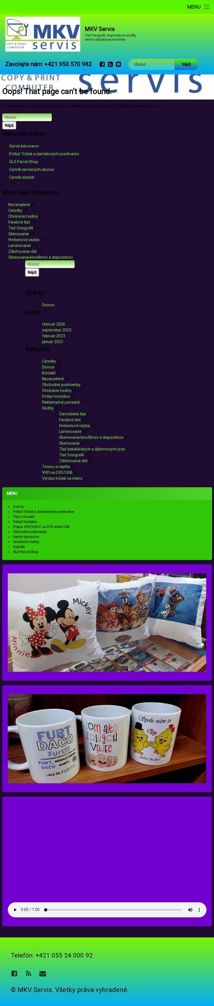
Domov (48, 305)
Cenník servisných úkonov (31, 169)
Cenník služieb (21, 177)
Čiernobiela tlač (72, 414)
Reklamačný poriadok (61, 402)
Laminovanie (19, 245)
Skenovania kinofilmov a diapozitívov (40, 257)
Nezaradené (19, 204)
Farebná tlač (19, 222)
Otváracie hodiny (23, 216)
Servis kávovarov (24, 146)
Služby (48, 408)
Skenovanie (18, 234)
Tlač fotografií (20, 228)
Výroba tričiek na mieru (62, 478)
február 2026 (53, 324)
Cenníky (15, 210)
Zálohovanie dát (22, 251)
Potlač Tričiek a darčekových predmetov (44, 154)
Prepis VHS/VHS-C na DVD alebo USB (41, 527)
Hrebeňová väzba (23, 239)
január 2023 (52, 342)
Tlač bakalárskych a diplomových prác (92, 449)
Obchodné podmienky (61, 384)
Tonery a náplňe (56, 466)
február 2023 (53, 336)
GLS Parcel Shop (23, 161)
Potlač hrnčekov (56, 396)
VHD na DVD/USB (57, 472)
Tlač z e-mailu (24, 517)
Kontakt (49, 373)
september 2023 (56, 330)
